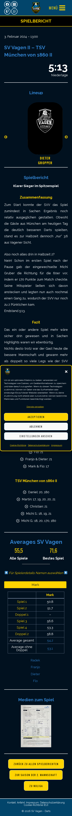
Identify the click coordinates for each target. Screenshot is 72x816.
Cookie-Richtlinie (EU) (36, 805)
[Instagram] (14, 4)
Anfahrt (21, 802)
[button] (66, 371)
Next (66, 137)
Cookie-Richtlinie (18, 445)
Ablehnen (36, 426)
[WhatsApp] (14, 11)
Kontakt (11, 802)
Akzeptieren (36, 417)
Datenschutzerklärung (38, 445)
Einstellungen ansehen (36, 436)
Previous (6, 137)
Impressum (56, 445)
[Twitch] (7, 11)
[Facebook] (7, 4)
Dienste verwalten (35, 406)
